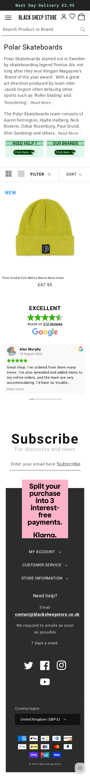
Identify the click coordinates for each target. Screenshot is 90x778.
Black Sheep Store (50, 764)
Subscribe (69, 464)
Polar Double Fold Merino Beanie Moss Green (33, 278)
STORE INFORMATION (42, 578)
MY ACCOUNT (42, 551)
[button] (11, 17)
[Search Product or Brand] (83, 29)
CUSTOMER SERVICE (42, 565)
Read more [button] (15, 389)
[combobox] (45, 30)
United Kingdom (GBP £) (40, 719)
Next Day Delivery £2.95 (45, 5)
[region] (45, 5)
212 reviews (53, 324)
